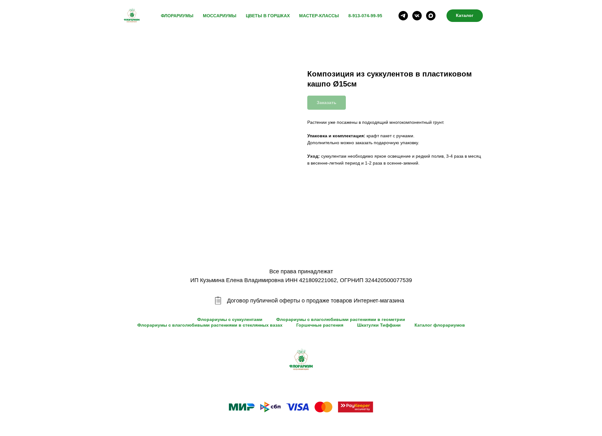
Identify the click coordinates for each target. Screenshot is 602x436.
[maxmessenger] (431, 15)
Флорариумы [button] (177, 15)
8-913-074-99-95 (365, 15)
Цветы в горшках (268, 15)
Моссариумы (219, 15)
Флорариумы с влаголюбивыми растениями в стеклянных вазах (210, 325)
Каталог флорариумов (440, 325)
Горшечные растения (319, 325)
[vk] (417, 15)
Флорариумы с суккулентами (229, 319)
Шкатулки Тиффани (379, 325)
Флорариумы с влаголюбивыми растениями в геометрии (340, 319)
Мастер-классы (319, 15)
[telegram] (403, 15)
